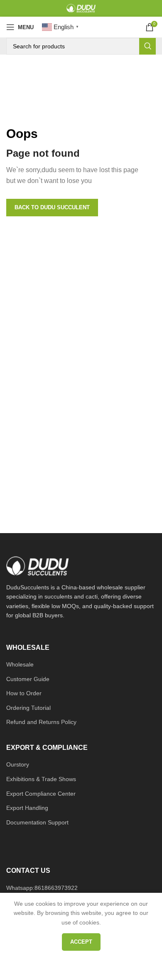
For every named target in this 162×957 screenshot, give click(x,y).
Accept (81, 942)
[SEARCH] (147, 46)
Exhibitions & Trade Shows (41, 779)
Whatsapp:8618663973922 (42, 887)
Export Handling (27, 807)
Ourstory (17, 764)
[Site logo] (81, 8)
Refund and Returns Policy (41, 722)
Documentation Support (37, 822)
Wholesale (20, 664)
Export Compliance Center (41, 793)
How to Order (24, 693)
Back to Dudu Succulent (52, 207)
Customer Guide (27, 679)
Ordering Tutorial (28, 707)
